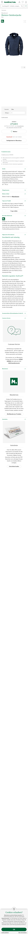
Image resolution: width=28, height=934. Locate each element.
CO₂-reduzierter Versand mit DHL (14, 127)
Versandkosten (20, 126)
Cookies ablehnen (5, 932)
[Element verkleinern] (22, 67)
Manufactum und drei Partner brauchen (13, 915)
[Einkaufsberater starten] (25, 6)
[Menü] (2, 2)
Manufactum (15, 196)
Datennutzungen (5, 918)
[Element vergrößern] (24, 67)
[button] (25, 21)
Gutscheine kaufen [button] (14, 466)
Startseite (4, 10)
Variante (6, 109)
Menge (7, 112)
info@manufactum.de (14, 363)
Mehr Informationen (22, 932)
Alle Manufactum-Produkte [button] (14, 414)
